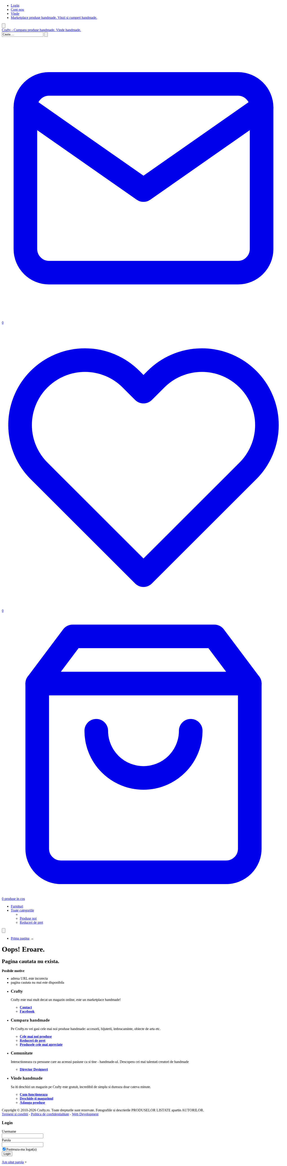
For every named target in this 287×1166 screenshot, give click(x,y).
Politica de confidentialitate (50, 1114)
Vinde (15, 13)
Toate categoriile (22, 910)
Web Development (85, 1114)
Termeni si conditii (15, 1114)
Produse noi (28, 918)
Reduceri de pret (31, 922)
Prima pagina (20, 938)
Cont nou (17, 9)
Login (15, 5)
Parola (6, 1140)
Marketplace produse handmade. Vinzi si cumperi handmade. (54, 17)
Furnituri (17, 906)
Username (9, 1131)
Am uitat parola (13, 1162)
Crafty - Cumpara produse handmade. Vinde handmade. (41, 30)
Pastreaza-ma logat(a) (21, 1149)
